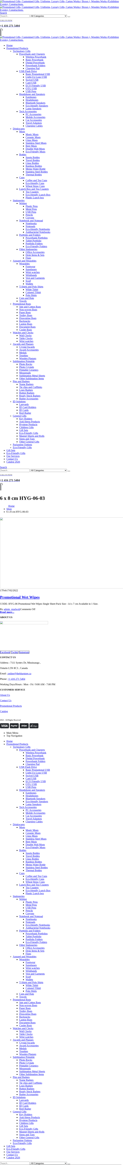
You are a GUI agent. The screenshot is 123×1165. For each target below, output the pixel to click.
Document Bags (27, 326)
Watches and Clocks (23, 332)
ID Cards (24, 410)
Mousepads (25, 372)
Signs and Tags (27, 438)
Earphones (31, 97)
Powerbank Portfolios (37, 237)
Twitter (14, 652)
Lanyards (24, 404)
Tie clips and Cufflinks (30, 387)
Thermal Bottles (34, 174)
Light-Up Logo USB (36, 77)
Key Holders (25, 418)
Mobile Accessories (35, 117)
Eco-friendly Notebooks (38, 229)
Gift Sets (23, 430)
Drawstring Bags (27, 318)
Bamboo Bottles (34, 166)
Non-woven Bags (28, 309)
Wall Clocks (25, 335)
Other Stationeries (28, 249)
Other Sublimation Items (31, 378)
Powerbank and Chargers (32, 54)
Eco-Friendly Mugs (35, 151)
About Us (5, 695)
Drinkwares (19, 128)
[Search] (69, 16)
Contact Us (12, 459)
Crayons (30, 217)
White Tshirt (32, 289)
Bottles (22, 154)
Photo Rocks (25, 364)
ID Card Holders (27, 407)
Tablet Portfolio (33, 240)
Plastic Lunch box (35, 197)
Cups (22, 177)
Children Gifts (26, 427)
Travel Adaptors (34, 123)
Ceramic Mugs (33, 137)
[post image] (61, 553)
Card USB (31, 82)
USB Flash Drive (28, 71)
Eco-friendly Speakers (37, 105)
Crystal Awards (27, 347)
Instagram (24, 652)
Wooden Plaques (27, 358)
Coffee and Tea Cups (36, 180)
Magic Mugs (32, 134)
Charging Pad (33, 68)
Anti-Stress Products (29, 421)
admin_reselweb (12, 609)
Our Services (13, 456)
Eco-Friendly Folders (36, 246)
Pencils (29, 214)
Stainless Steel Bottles (37, 171)
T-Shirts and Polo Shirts (31, 286)
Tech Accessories (28, 111)
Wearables (24, 263)
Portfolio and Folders (30, 235)
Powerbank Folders (35, 65)
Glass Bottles (32, 163)
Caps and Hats (26, 298)
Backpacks (24, 321)
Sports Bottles (33, 157)
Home (9, 45)
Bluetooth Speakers (35, 102)
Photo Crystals (26, 367)
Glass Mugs (32, 140)
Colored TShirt (33, 292)
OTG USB (31, 88)
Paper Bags (25, 312)
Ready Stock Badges (29, 395)
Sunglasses (31, 269)
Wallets (29, 283)
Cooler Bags (25, 329)
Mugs (22, 131)
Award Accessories (29, 349)
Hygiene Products (28, 424)
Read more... (7, 612)
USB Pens (31, 91)
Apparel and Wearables (24, 260)
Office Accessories (35, 252)
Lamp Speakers (33, 108)
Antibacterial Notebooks (38, 232)
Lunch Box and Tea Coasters (34, 189)
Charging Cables (34, 125)
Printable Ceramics (28, 370)
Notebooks (31, 223)
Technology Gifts (21, 51)
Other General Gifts (29, 441)
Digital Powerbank (35, 62)
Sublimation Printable (24, 361)
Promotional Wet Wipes (20, 597)
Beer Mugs (31, 146)
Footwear (30, 266)
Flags (28, 258)
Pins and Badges (21, 381)
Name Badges (26, 384)
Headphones (32, 100)
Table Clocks (26, 338)
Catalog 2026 (13, 461)
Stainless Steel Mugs (36, 143)
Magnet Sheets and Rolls (31, 436)
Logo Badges (26, 390)
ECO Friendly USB (36, 85)
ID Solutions (19, 401)
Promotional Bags (22, 303)
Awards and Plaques (23, 344)
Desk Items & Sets (35, 255)
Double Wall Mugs (35, 148)
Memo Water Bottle (35, 169)
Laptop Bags (25, 324)
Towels (23, 301)
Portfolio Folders (34, 243)
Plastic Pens (32, 206)
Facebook (5, 652)
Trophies (23, 355)
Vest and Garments (35, 278)
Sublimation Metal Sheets (32, 375)
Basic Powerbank (34, 59)
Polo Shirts (31, 295)
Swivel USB (32, 79)
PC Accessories (33, 114)
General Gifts (19, 415)
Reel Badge (25, 413)
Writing (23, 203)
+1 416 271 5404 (16, 679)
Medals (23, 352)
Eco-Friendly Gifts (28, 433)
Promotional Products (17, 48)
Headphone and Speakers (32, 94)
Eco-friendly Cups (35, 183)
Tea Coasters (32, 191)
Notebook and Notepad (31, 220)
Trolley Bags (25, 315)
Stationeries (19, 200)
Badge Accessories (28, 398)
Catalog (4, 711)
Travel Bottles (33, 160)
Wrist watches (33, 272)
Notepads (30, 226)
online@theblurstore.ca (19, 673)
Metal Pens (31, 209)
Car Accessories (34, 120)
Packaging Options (22, 444)
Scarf (28, 281)
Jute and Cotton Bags (30, 306)
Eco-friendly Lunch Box (38, 194)
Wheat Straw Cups (35, 186)
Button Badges (26, 393)
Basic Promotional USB (38, 74)
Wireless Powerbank (36, 57)
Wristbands (31, 275)
